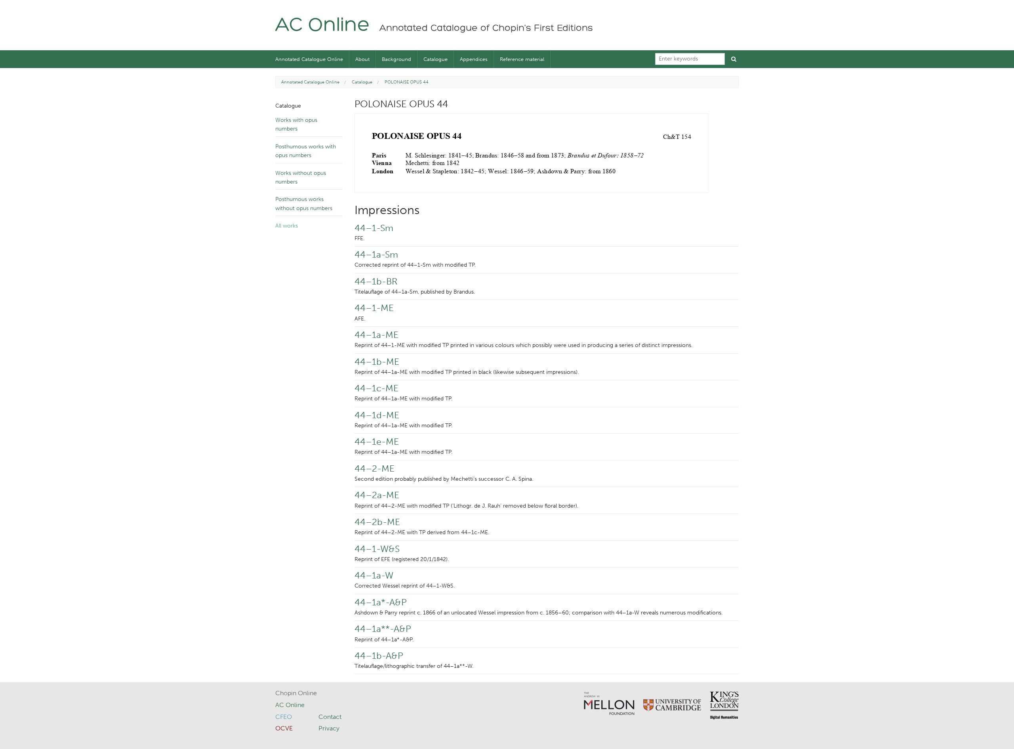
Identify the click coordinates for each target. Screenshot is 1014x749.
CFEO (283, 717)
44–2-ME (375, 468)
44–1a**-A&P (383, 628)
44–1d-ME (377, 415)
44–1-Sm (374, 227)
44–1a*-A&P (381, 602)
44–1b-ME (377, 361)
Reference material (522, 59)
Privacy (328, 728)
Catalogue (435, 59)
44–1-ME (374, 307)
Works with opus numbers (296, 124)
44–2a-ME (377, 495)
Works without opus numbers (300, 177)
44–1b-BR (376, 281)
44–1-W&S (377, 548)
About (362, 59)
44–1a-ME (376, 334)
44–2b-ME (377, 521)
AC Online (322, 26)
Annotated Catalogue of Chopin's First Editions (486, 28)
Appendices (474, 59)
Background (396, 59)
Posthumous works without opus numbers (303, 203)
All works (286, 225)
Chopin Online (296, 693)
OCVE (284, 728)
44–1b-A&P (379, 655)
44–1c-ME (376, 388)
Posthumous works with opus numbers (305, 151)
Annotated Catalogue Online (309, 59)
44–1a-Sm (376, 254)
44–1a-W (374, 575)
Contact (329, 717)
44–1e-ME (377, 441)
